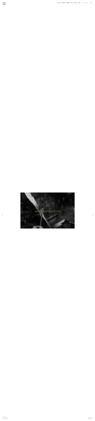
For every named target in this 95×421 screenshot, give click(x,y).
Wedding (63, 2)
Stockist (75, 2)
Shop (72, 2)
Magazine (68, 2)
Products (59, 2)
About (79, 2)
